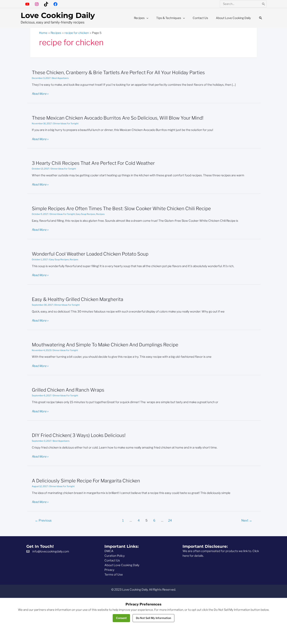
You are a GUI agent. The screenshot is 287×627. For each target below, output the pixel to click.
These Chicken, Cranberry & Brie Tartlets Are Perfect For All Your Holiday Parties (118, 72)
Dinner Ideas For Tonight (65, 123)
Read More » (40, 94)
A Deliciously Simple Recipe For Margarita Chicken (86, 481)
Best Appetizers (60, 78)
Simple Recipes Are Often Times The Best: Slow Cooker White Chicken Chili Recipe (121, 208)
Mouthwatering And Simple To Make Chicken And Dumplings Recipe (105, 345)
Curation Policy (114, 556)
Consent (121, 618)
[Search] (263, 4)
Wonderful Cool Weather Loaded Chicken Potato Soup (90, 254)
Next (246, 520)
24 (170, 520)
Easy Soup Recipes (85, 214)
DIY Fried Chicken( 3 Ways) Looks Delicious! (79, 435)
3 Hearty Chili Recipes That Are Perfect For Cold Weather (93, 163)
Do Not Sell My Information (153, 618)
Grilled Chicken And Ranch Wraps (68, 390)
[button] (261, 18)
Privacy (109, 570)
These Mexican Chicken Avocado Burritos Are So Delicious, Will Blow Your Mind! (117, 118)
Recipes (100, 214)
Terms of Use (113, 574)
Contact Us (112, 560)
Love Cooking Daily (58, 15)
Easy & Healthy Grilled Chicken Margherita (77, 299)
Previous (43, 520)
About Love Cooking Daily (121, 565)
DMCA (108, 551)
